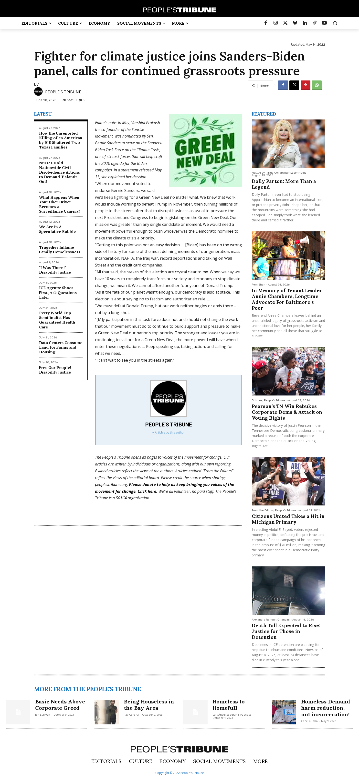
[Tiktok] (314, 23)
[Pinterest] (305, 85)
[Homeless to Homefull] (195, 712)
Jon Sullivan (42, 714)
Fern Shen (258, 284)
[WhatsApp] (317, 85)
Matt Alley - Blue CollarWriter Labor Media (279, 172)
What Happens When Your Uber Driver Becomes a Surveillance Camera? (59, 204)
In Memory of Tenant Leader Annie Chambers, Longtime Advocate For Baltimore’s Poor (287, 299)
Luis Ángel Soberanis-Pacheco (232, 714)
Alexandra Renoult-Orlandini (271, 619)
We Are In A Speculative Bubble (57, 229)
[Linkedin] (305, 23)
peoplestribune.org (111, 484)
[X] (294, 85)
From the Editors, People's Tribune (274, 510)
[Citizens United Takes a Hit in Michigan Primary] (288, 481)
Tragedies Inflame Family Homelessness (59, 250)
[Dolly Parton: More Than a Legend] (288, 143)
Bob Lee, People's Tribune (268, 400)
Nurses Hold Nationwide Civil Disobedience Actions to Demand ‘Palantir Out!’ (59, 172)
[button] (335, 23)
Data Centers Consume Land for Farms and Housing (60, 347)
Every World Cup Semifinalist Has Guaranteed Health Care (57, 320)
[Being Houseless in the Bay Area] (107, 712)
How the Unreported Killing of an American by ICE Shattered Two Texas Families (60, 140)
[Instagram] (275, 23)
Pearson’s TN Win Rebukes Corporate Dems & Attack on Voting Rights (287, 412)
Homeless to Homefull (228, 704)
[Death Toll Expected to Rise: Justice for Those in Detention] (288, 590)
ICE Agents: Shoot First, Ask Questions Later (58, 292)
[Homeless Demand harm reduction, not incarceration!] (284, 712)
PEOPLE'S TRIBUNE (63, 92)
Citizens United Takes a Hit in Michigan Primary (288, 519)
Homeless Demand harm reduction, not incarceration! (325, 708)
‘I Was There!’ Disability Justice (55, 270)
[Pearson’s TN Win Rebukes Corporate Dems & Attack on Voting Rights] (288, 371)
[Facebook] (266, 23)
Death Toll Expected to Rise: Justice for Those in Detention (286, 631)
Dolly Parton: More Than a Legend (284, 184)
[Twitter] (285, 23)
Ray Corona (131, 714)
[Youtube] (324, 23)
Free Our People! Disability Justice (55, 370)
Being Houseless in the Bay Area (149, 704)
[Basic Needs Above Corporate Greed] (18, 712)
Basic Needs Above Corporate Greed (60, 704)
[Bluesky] (295, 23)
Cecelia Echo (309, 721)
